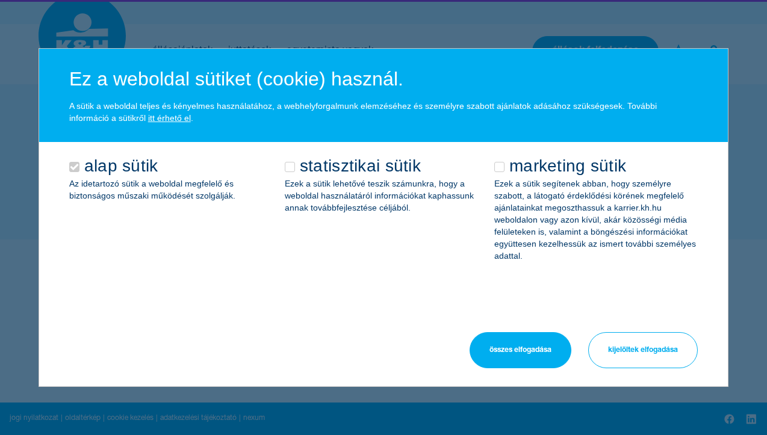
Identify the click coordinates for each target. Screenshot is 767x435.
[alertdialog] (384, 217)
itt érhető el (169, 118)
